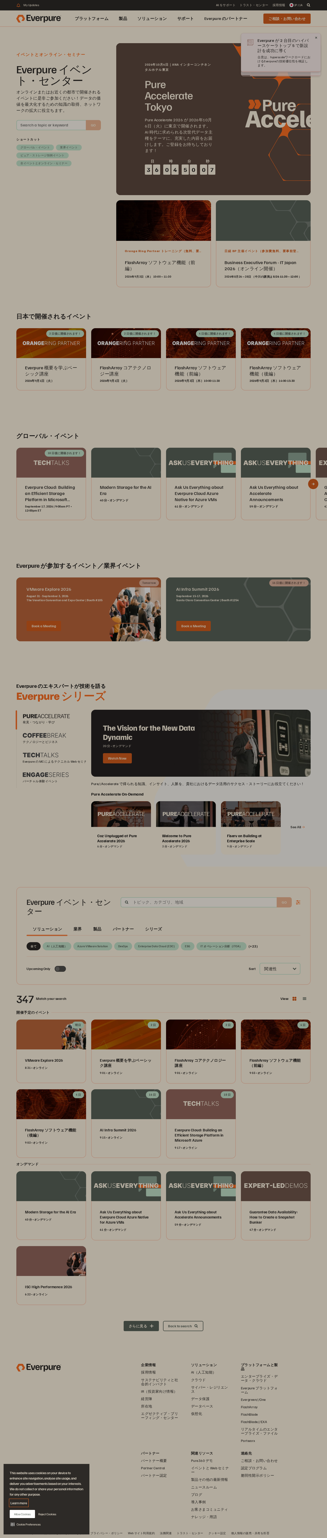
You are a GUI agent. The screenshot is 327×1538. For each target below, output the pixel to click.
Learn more (18, 1503)
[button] (26, 1524)
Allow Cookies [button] (22, 1514)
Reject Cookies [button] (47, 1514)
